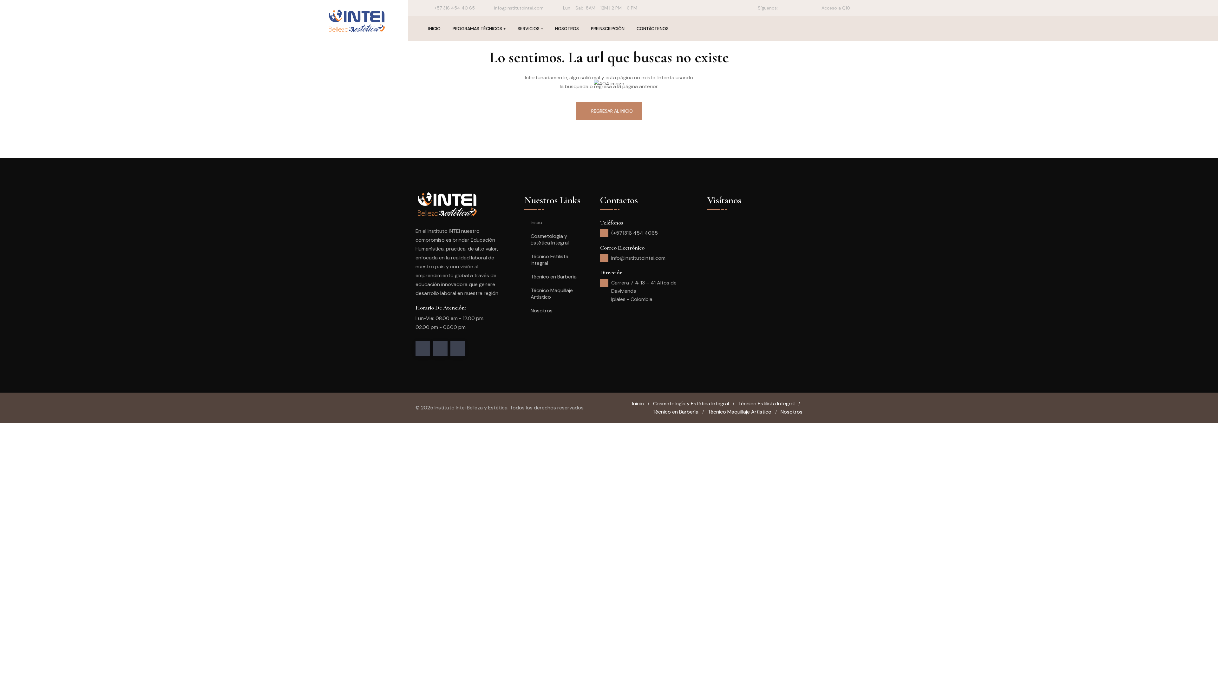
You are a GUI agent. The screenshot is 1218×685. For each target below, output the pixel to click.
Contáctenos (653, 28)
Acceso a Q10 (835, 8)
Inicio (434, 28)
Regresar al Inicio (612, 111)
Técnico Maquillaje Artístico (552, 293)
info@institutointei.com (519, 8)
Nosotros (567, 28)
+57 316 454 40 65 (455, 8)
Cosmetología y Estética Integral (550, 239)
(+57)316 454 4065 (634, 233)
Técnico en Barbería (554, 276)
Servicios (529, 28)
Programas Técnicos (477, 28)
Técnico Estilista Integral (549, 259)
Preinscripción (608, 28)
